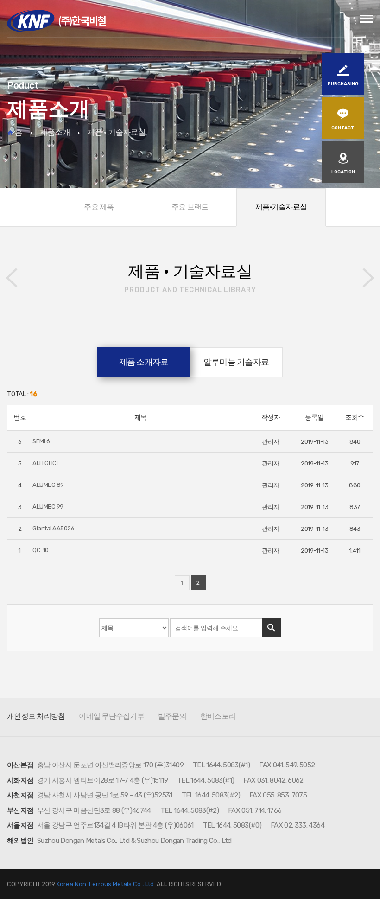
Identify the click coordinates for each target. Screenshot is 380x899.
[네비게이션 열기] (366, 19)
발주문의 (172, 716)
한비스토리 (217, 716)
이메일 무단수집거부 (111, 716)
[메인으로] (56, 21)
